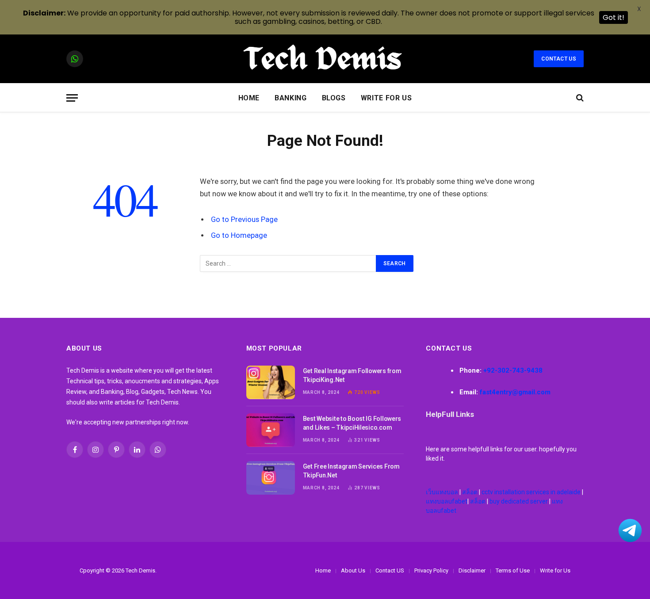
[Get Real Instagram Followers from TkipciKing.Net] (270, 382)
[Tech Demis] (325, 59)
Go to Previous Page (244, 219)
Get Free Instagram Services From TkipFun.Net (351, 471)
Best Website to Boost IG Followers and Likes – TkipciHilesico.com (352, 423)
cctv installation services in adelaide (531, 492)
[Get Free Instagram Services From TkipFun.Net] (270, 478)
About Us (353, 570)
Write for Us (386, 98)
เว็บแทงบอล (442, 492)
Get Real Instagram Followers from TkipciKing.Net (352, 375)
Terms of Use (513, 570)
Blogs (334, 98)
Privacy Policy (431, 570)
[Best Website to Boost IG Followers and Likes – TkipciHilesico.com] (270, 430)
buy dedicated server (518, 501)
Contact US (558, 59)
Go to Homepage (239, 235)
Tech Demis (140, 570)
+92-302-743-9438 (513, 370)
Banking (290, 98)
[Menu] (72, 98)
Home (249, 98)
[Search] (579, 98)
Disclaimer (472, 570)
